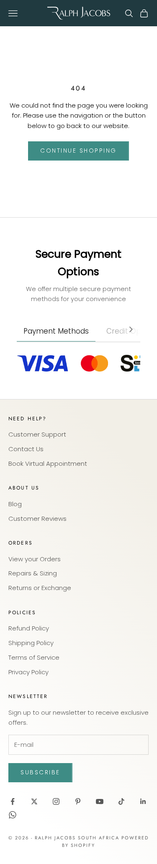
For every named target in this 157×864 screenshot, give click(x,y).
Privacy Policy (28, 672)
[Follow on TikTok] (121, 801)
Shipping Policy (31, 642)
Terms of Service (33, 657)
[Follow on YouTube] (99, 801)
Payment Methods (56, 331)
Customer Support (37, 434)
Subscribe (40, 772)
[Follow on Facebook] (12, 801)
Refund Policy (28, 628)
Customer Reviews (37, 518)
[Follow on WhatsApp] (12, 815)
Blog (15, 504)
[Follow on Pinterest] (78, 801)
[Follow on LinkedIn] (143, 801)
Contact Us (26, 449)
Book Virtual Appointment (47, 463)
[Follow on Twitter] (34, 801)
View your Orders (34, 559)
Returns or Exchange (39, 587)
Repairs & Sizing (32, 573)
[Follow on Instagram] (56, 801)
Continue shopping (78, 150)
